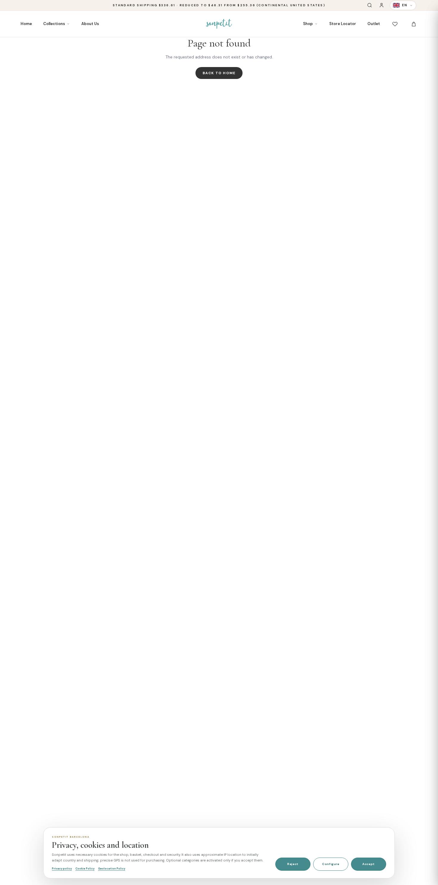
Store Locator (342, 23)
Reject (293, 864)
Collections (54, 23)
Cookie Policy (84, 868)
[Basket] (413, 24)
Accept (368, 864)
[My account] (381, 5)
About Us (90, 23)
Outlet (373, 23)
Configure (330, 864)
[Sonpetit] (219, 24)
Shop (308, 23)
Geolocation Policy (111, 868)
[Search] (369, 5)
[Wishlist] (395, 24)
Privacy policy (62, 868)
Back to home (219, 73)
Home (26, 23)
